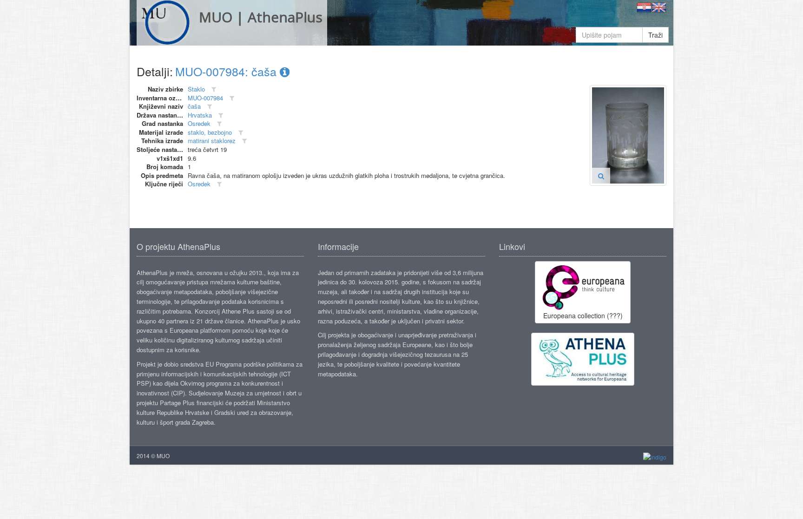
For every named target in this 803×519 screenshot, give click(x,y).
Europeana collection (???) (583, 315)
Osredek (199, 123)
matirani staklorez (212, 140)
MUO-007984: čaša (227, 71)
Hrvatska (200, 115)
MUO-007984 (205, 97)
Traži (655, 34)
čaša (194, 106)
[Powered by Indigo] (654, 456)
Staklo (196, 89)
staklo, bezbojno (210, 132)
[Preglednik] (601, 176)
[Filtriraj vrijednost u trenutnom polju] (213, 89)
